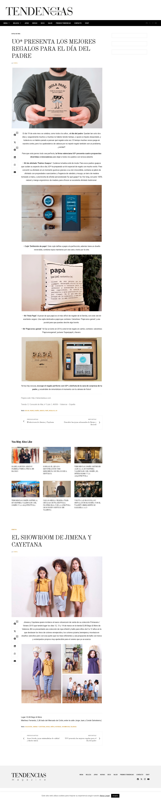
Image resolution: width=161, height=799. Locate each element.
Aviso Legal (105, 796)
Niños (53, 726)
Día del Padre (29, 410)
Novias (34, 23)
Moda (6, 23)
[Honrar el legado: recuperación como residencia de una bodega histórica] (57, 455)
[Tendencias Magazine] (39, 10)
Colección (28, 726)
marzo (42, 410)
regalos (52, 410)
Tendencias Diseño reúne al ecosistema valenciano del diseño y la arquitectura (25, 503)
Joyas (27, 23)
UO (56, 410)
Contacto (77, 23)
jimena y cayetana (39, 726)
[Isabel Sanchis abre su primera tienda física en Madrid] (25, 455)
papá (46, 410)
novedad (58, 726)
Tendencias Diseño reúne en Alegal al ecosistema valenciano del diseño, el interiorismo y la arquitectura (87, 471)
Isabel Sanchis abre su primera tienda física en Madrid (23, 469)
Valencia (73, 726)
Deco (42, 23)
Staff (87, 23)
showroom (66, 726)
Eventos (14, 529)
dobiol (16, 63)
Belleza (16, 23)
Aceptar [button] (115, 796)
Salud (50, 23)
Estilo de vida (16, 33)
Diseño (37, 410)
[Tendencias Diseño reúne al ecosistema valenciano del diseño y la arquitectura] (25, 489)
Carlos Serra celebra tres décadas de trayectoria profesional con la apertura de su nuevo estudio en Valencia (56, 505)
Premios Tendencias (63, 23)
